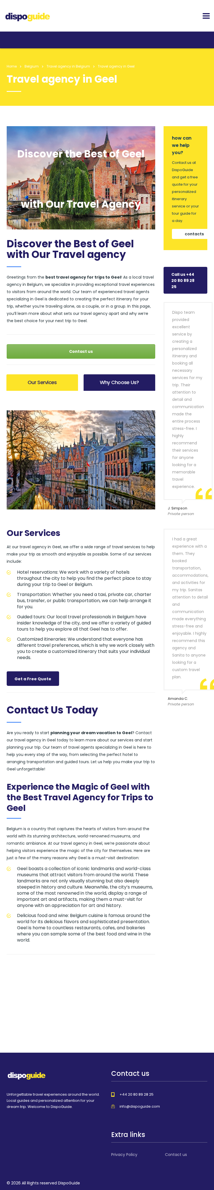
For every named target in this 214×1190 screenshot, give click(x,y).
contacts (194, 234)
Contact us (81, 351)
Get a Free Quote (32, 679)
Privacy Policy (124, 1154)
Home (12, 66)
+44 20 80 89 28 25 (137, 1094)
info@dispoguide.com (140, 1106)
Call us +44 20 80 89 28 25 (182, 280)
